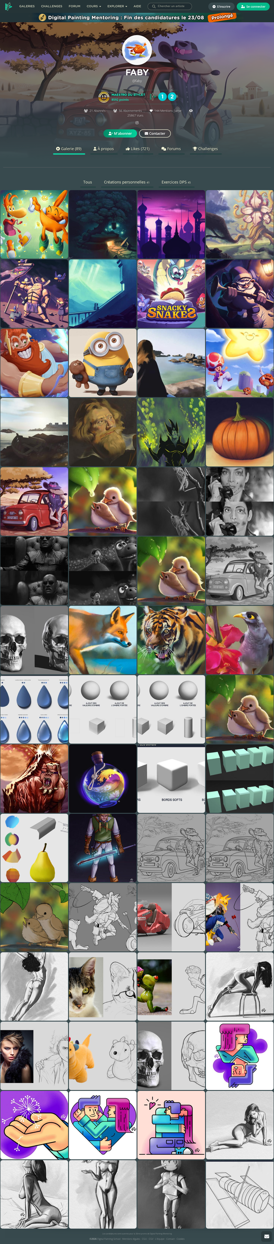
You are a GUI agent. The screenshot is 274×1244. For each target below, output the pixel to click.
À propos (105, 148)
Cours (93, 6)
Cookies (181, 1238)
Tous (87, 182)
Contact (170, 1238)
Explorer (116, 6)
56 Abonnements (130, 111)
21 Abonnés (97, 111)
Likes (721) (139, 148)
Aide (137, 6)
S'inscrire (223, 6)
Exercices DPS (176, 182)
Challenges (51, 6)
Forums (173, 148)
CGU (144, 1238)
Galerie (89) (70, 148)
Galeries (27, 6)
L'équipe (159, 1238)
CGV (151, 1238)
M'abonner (123, 133)
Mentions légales (131, 1238)
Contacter (157, 133)
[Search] (154, 6)
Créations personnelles (127, 182)
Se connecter (255, 6)
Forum (74, 6)
